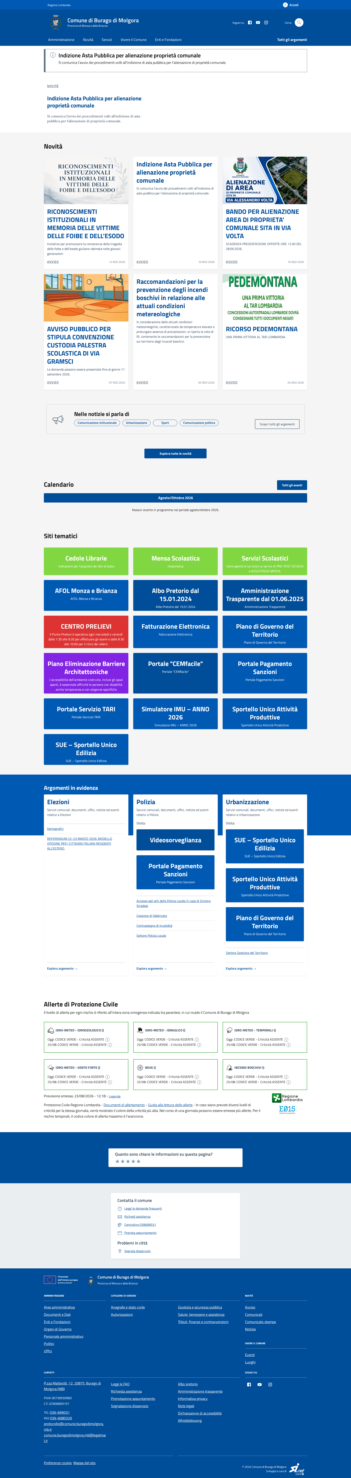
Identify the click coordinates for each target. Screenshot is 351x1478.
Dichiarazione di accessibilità (200, 1413)
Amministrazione (61, 39)
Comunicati (253, 1314)
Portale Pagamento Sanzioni (265, 667)
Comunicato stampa (260, 1322)
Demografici (55, 828)
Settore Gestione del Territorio (247, 952)
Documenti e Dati (57, 1314)
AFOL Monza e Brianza (86, 590)
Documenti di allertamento (124, 1105)
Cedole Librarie (86, 558)
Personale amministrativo (63, 1336)
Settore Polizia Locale (151, 935)
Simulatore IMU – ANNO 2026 (175, 713)
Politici (49, 1343)
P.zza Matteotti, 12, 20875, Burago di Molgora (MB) (72, 1386)
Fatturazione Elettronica (176, 626)
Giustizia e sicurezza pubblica (200, 1307)
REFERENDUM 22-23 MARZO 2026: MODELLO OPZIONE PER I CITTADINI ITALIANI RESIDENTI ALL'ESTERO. (79, 843)
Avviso (250, 1307)
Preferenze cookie (58, 1463)
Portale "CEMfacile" (175, 663)
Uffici (48, 1351)
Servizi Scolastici (265, 558)
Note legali (186, 1406)
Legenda (114, 1096)
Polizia (145, 802)
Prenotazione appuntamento (133, 1398)
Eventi (250, 1355)
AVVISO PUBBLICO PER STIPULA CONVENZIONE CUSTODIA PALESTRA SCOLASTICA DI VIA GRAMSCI (80, 345)
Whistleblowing (190, 1420)
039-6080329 (61, 1418)
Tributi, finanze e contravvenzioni (203, 1322)
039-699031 (60, 1412)
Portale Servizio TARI (86, 709)
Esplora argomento (60, 968)
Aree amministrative (59, 1307)
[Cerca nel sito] (299, 22)
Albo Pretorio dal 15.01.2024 (175, 594)
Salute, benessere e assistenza (201, 1314)
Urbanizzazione (247, 802)
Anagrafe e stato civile (128, 1307)
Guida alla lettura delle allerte (170, 1105)
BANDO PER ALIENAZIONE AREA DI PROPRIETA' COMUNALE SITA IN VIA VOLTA (262, 223)
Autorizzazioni (122, 1314)
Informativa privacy (193, 1398)
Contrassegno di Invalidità (154, 925)
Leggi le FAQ (120, 1384)
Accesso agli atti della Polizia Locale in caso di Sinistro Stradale (173, 903)
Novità (88, 39)
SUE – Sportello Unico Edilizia (86, 749)
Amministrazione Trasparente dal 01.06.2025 (265, 594)
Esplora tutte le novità (175, 453)
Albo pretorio (188, 1384)
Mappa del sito (84, 1463)
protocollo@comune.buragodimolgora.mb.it (74, 1426)
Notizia (250, 1329)
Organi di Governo (58, 1329)
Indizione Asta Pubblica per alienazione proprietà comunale (129, 55)
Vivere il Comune (133, 39)
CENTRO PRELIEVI (86, 626)
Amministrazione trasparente (200, 1391)
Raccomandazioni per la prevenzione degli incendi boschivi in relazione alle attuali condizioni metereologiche (172, 297)
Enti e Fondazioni (168, 39)
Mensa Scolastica (176, 558)
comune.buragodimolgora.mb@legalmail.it (75, 1438)
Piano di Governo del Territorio (265, 630)
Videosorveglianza (175, 840)
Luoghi (250, 1362)
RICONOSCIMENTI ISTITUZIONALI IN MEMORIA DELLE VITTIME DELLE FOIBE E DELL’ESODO (85, 223)
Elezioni (58, 802)
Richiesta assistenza (126, 1391)
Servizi (107, 39)
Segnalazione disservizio (129, 1406)
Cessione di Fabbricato (151, 915)
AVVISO (53, 261)
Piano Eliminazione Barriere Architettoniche (86, 667)
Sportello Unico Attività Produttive (265, 713)
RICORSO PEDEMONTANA (262, 329)
